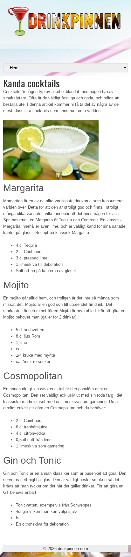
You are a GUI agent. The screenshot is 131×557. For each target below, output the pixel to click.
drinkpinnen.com (73, 548)
